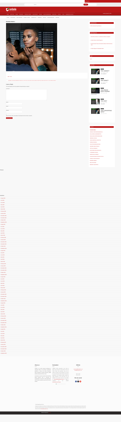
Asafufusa (12, 14)
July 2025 (2, 226)
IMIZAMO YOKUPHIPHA (94, 164)
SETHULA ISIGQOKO (94, 148)
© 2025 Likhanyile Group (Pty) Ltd (95, 25)
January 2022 (3, 318)
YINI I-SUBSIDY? (105, 71)
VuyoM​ (49, 412)
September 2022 (4, 300)
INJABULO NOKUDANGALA (95, 158)
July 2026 (2, 200)
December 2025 (3, 215)
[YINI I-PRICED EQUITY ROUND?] (95, 90)
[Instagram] (78, 381)
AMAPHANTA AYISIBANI (94, 154)
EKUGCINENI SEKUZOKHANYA (95, 150)
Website (7, 110)
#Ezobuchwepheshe (50, 17)
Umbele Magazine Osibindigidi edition (97, 48)
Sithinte (59, 14)
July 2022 (2, 305)
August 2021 (3, 329)
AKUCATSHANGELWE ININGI (95, 144)
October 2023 (3, 272)
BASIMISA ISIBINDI (93, 160)
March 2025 (3, 235)
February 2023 (3, 289)
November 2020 (3, 348)
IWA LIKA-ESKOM (93, 162)
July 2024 (2, 252)
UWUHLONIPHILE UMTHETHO (95, 140)
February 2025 (3, 237)
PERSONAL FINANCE (28, 14)
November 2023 (3, 270)
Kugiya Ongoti (35, 14)
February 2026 (3, 211)
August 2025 (3, 224)
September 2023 (4, 274)
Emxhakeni (21, 14)
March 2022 (3, 313)
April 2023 (2, 285)
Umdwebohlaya (33, 17)
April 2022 (2, 311)
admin (101, 72)
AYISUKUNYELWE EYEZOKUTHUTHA (97, 156)
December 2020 (3, 346)
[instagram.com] (85, 2)
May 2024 (2, 257)
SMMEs (17, 14)
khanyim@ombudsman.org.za (59, 379)
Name (7, 102)
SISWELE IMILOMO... (93, 142)
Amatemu (102, 78)
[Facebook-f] (76, 381)
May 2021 (2, 335)
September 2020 (4, 353)
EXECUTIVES (54, 14)
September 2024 (4, 248)
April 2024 (2, 259)
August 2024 (3, 250)
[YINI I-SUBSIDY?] (95, 71)
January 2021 (3, 344)
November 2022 (3, 296)
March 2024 (3, 261)
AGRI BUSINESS (12, 17)
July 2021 (2, 331)
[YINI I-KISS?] (95, 101)
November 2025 (3, 217)
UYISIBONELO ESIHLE (94, 152)
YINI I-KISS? (104, 101)
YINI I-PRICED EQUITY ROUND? (105, 90)
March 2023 (3, 287)
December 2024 (3, 241)
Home (8, 14)
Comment (8, 88)
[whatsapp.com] (89, 2)
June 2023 (3, 281)
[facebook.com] (87, 2)
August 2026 (3, 198)
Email (7, 106)
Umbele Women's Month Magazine (97, 40)
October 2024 (3, 246)
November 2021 (3, 322)
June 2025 (3, 228)
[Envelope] (80, 381)
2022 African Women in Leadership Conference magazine (100, 36)
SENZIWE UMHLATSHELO (94, 146)
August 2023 (3, 276)
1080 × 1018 (10, 76)
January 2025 (3, 239)
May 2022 (2, 309)
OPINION (40, 14)
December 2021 (3, 320)
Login (63, 14)
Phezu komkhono (19, 17)
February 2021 (3, 342)
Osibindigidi (40, 17)
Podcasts (44, 17)
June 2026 (3, 202)
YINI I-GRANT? (105, 80)
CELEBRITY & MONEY (27, 17)
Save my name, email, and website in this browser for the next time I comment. (19, 115)
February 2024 (3, 263)
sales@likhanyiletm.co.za (78, 370)
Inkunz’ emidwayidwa (47, 14)
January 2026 (3, 213)
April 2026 (2, 206)
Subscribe (57, 17)
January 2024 (3, 265)
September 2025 (4, 222)
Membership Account (69, 14)
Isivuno (8, 17)
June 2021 (3, 333)
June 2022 (3, 307)
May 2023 (2, 283)
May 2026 (2, 204)
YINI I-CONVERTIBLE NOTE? (106, 111)
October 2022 (3, 298)
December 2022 (3, 294)
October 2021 (3, 324)
